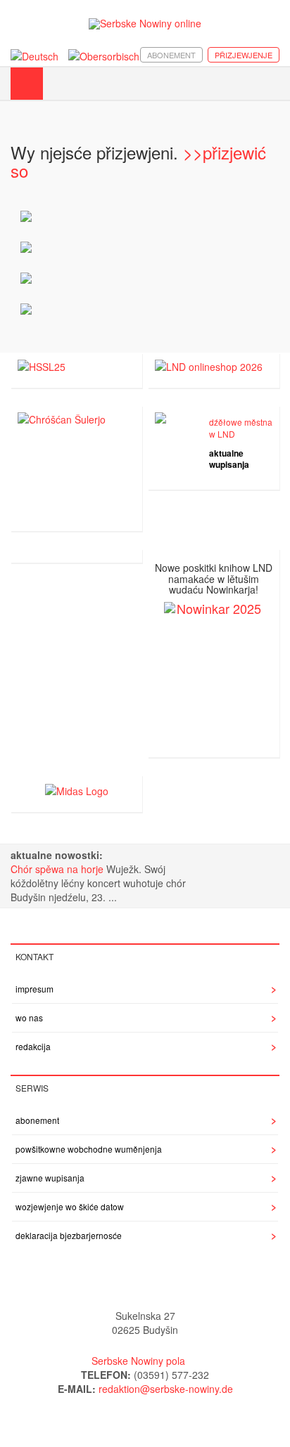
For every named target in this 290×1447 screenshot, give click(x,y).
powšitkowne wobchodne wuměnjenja (88, 1149)
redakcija (33, 1046)
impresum (34, 989)
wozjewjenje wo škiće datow (69, 1206)
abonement (171, 54)
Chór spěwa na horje (58, 869)
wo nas (29, 1017)
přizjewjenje (243, 54)
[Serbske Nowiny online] (145, 24)
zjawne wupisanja (49, 1178)
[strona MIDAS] (76, 789)
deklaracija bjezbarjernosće (68, 1235)
